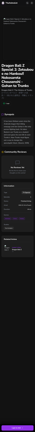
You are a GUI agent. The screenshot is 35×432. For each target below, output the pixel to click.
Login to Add (16, 428)
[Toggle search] (27, 3)
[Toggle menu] (32, 3)
